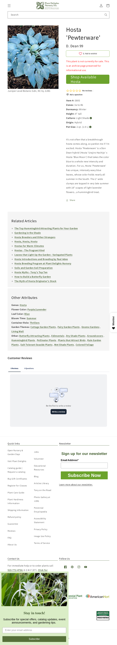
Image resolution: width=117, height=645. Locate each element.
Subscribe (34, 639)
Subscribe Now (84, 475)
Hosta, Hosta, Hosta (25, 241)
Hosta (23, 305)
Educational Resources (40, 467)
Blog (36, 476)
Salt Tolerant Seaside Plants (36, 344)
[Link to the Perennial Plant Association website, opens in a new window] (71, 598)
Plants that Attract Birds (72, 340)
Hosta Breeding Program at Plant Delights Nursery (42, 263)
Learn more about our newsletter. (76, 484)
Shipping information (18, 510)
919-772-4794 (15, 570)
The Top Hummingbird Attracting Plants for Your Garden (46, 228)
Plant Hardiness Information (15, 501)
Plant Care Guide (16, 492)
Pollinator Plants (46, 340)
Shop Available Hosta (83, 79)
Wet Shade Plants (64, 344)
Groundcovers (95, 335)
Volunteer (39, 458)
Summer (31, 318)
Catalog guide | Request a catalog (16, 470)
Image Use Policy (42, 536)
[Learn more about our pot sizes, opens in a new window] (90, 127)
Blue (27, 313)
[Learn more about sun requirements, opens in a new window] (91, 118)
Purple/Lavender (36, 309)
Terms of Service (42, 543)
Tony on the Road (42, 490)
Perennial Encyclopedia (40, 509)
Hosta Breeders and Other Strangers (34, 237)
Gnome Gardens (90, 327)
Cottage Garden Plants (43, 327)
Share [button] (72, 200)
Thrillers (35, 322)
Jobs (36, 452)
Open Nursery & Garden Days (15, 452)
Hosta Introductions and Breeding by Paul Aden (41, 259)
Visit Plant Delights (17, 461)
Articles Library (41, 483)
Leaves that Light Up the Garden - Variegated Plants (43, 254)
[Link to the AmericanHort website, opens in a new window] (97, 597)
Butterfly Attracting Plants (34, 335)
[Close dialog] (65, 574)
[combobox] (58, 14)
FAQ (9, 537)
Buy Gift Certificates (17, 478)
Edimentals (57, 335)
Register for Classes (17, 485)
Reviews (11, 530)
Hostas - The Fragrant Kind (29, 250)
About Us (12, 544)
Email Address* (69, 460)
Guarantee (13, 523)
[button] (9, 5)
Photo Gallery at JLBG (42, 499)
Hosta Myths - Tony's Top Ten (31, 272)
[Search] (106, 14)
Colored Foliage (85, 344)
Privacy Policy (40, 529)
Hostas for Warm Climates (29, 246)
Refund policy (14, 517)
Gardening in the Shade (27, 232)
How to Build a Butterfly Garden (32, 276)
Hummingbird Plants (23, 340)
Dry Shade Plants (75, 335)
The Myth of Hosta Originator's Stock (35, 281)
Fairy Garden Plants (69, 327)
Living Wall (17, 331)
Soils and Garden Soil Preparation (33, 267)
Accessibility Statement (40, 520)
